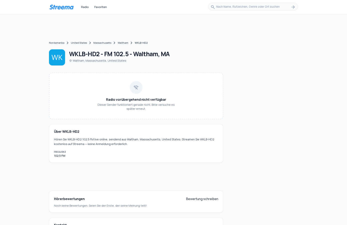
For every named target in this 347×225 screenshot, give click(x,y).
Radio (85, 7)
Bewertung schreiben (202, 199)
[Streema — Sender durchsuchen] (61, 7)
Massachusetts (102, 43)
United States (79, 43)
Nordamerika (56, 43)
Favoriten (100, 7)
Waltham (123, 43)
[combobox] (253, 7)
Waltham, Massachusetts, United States (97, 60)
